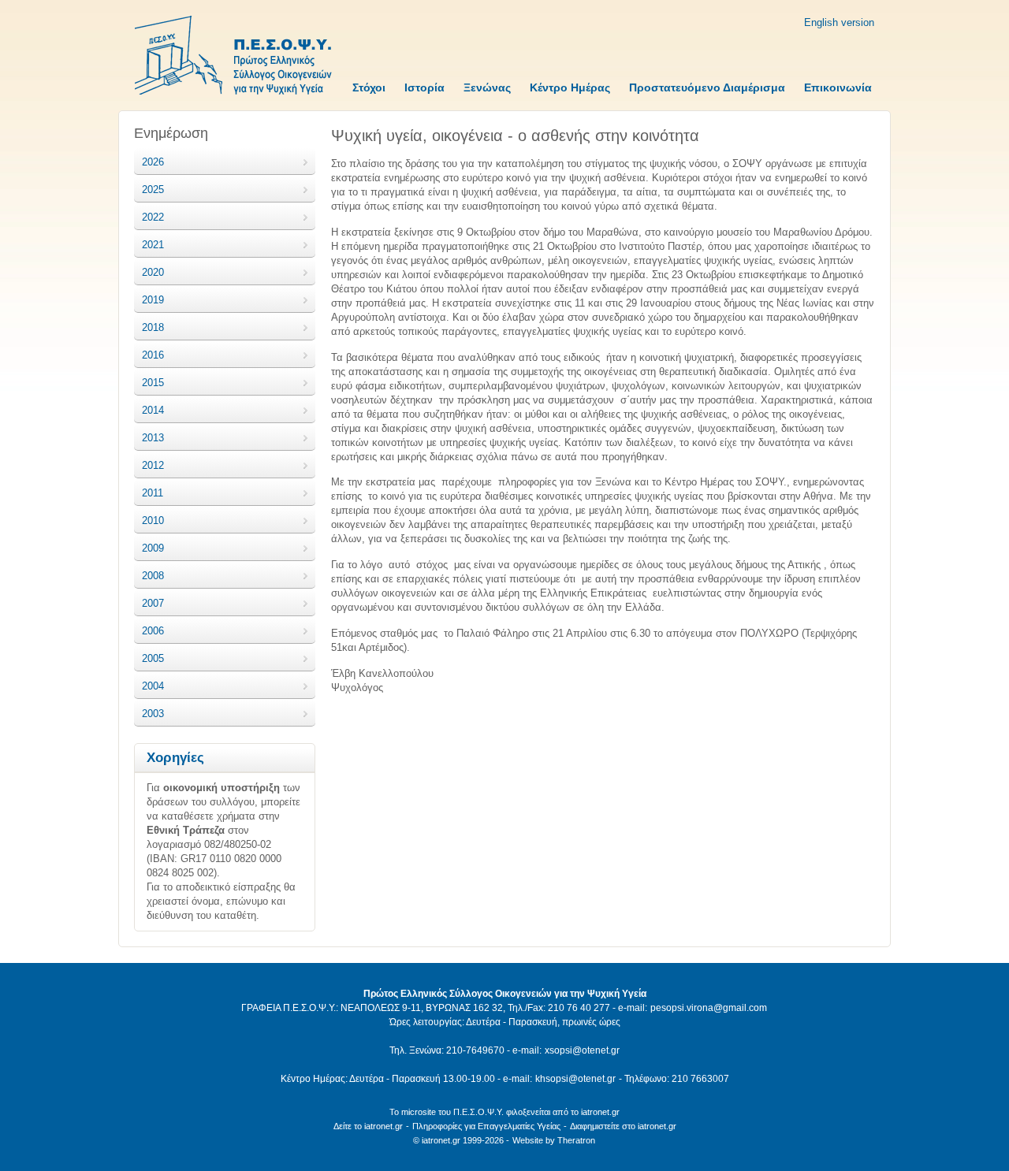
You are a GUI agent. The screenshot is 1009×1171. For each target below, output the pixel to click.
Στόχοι (368, 87)
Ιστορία (424, 87)
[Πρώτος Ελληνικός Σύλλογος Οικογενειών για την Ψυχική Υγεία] (233, 57)
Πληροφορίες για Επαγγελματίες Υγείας (486, 1126)
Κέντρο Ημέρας (570, 87)
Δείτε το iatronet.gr (368, 1126)
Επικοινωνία (838, 87)
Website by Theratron (553, 1140)
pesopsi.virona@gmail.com (708, 1007)
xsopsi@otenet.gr (582, 1050)
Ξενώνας (487, 87)
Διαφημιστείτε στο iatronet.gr (623, 1126)
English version (839, 22)
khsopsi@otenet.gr (575, 1078)
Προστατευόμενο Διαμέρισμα (707, 87)
